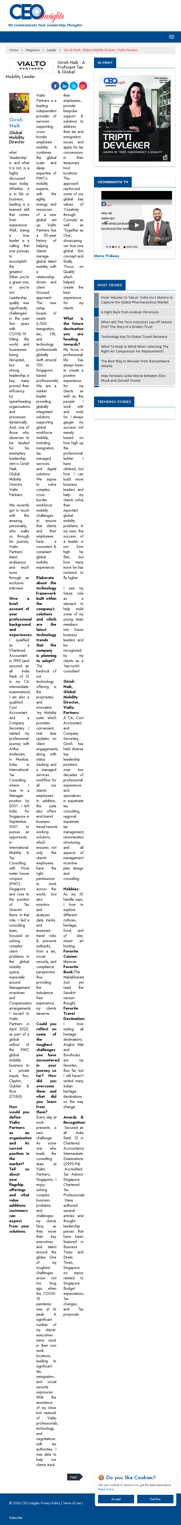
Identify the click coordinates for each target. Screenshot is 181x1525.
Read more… (107, 1489)
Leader (51, 50)
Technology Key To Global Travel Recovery (134, 336)
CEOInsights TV (113, 182)
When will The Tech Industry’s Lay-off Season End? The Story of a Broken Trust (136, 324)
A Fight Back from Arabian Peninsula (130, 312)
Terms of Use (72, 1503)
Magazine (32, 50)
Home (14, 50)
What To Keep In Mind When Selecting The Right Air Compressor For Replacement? (135, 348)
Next (73, 1477)
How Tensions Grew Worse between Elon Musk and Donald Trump (133, 378)
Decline (155, 1499)
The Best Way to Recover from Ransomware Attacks (135, 363)
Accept (116, 1499)
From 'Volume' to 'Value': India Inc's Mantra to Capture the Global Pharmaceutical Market (137, 299)
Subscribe (15, 1517)
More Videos (106, 256)
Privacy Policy (50, 1503)
